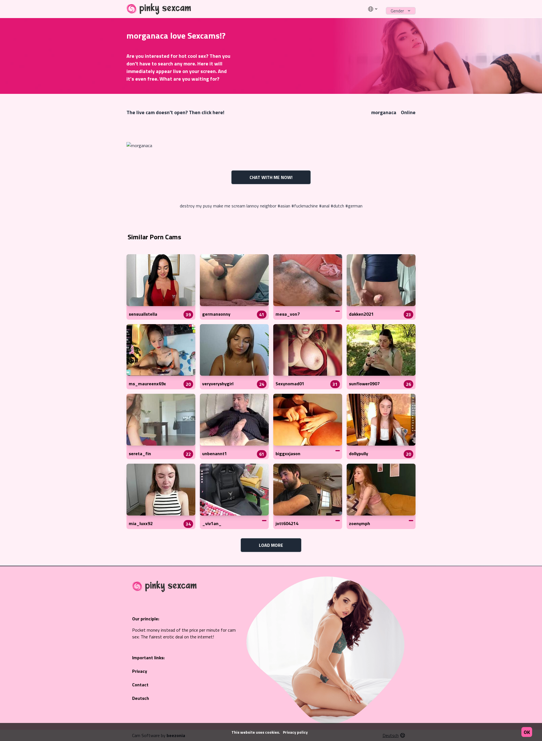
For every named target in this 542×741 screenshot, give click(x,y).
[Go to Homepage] (158, 9)
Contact (140, 684)
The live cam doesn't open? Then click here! (175, 112)
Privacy (139, 671)
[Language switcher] (373, 9)
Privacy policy (295, 732)
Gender (397, 10)
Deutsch (140, 698)
